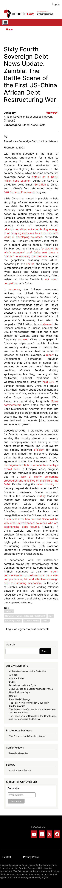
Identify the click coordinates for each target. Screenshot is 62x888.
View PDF (52, 112)
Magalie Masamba (18, 753)
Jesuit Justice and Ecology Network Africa (31, 689)
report (50, 354)
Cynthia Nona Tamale (20, 770)
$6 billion (40, 184)
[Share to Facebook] (35, 39)
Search (45, 651)
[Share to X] (39, 39)
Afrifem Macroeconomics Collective (27, 671)
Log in (55, 4)
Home (9, 29)
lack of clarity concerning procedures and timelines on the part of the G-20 (31, 480)
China (45, 620)
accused (23, 339)
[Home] (29, 13)
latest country (45, 484)
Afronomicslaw (17, 678)
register (22, 629)
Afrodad (13, 674)
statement (46, 324)
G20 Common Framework (19, 192)
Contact (6, 857)
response (14, 289)
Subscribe (13, 788)
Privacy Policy (31, 857)
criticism (39, 449)
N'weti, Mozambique (19, 692)
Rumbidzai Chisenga (19, 699)
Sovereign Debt (12, 620)
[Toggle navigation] (5, 22)
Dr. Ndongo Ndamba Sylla (22, 685)
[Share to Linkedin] (47, 39)
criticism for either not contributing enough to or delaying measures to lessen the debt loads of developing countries (31, 233)
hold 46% (48, 381)
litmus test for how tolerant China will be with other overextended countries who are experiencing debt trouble (31, 522)
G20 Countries (32, 620)
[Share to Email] (56, 39)
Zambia (9, 611)
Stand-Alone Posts (33, 124)
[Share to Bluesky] (51, 39)
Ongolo (13, 696)
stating (41, 496)
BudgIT (13, 681)
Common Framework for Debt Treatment (25, 616)
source (30, 263)
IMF (51, 616)
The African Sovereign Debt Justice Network (31, 141)
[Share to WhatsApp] (43, 39)
